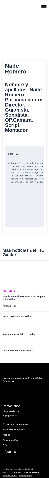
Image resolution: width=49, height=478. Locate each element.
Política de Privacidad (10, 476)
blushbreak (29, 469)
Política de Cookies (25, 476)
